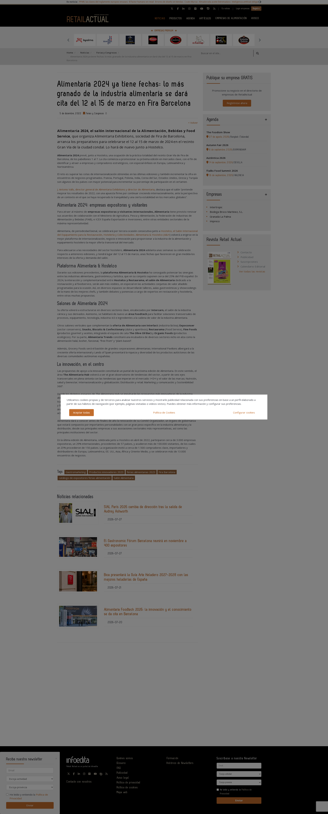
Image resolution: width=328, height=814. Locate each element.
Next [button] (259, 40)
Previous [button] (68, 40)
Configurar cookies (244, 412)
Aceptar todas (81, 412)
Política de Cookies (164, 412)
